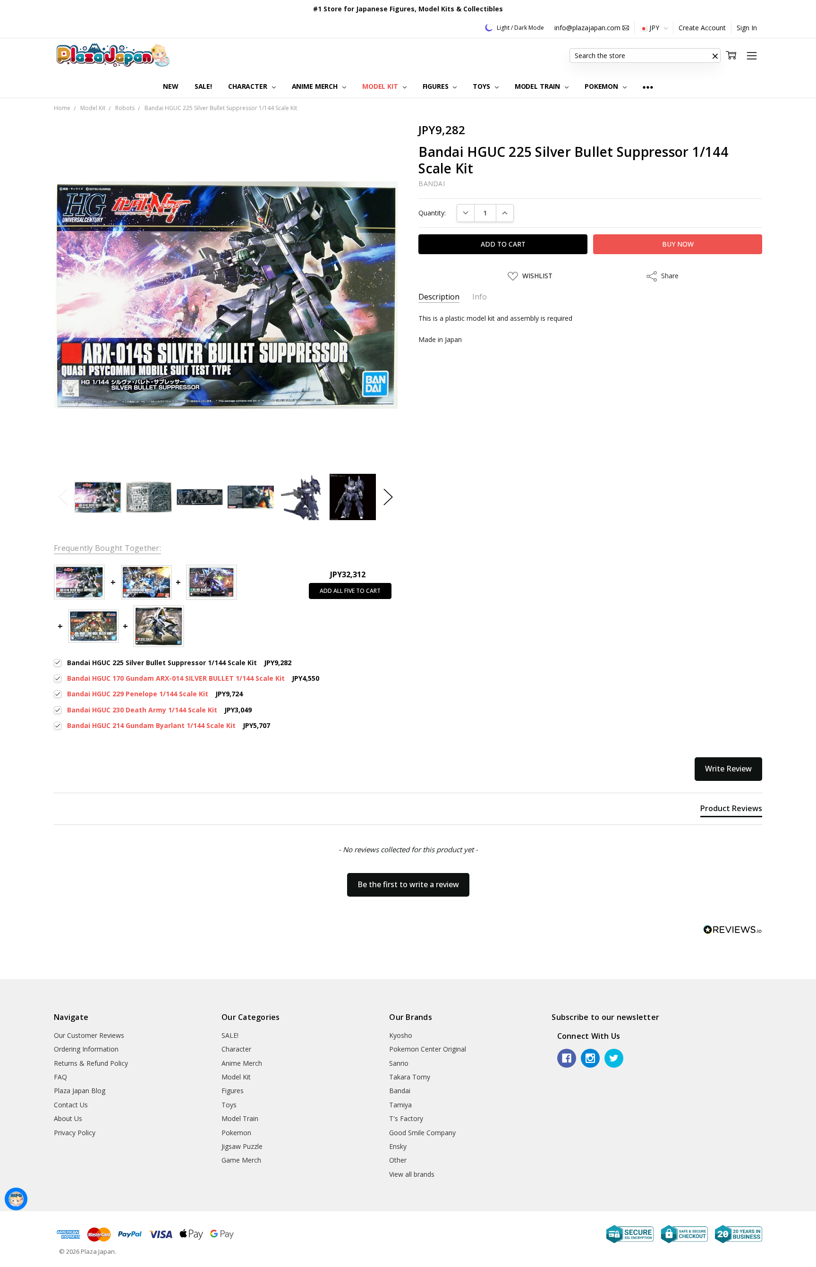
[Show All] (648, 86)
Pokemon (602, 86)
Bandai (399, 1090)
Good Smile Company (422, 1132)
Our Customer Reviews (89, 1035)
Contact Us (71, 1104)
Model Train (538, 86)
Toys (482, 86)
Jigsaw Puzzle (242, 1146)
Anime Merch (316, 86)
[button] (715, 55)
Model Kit (381, 86)
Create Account (702, 27)
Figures (436, 86)
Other (398, 1160)
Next (388, 497)
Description (438, 297)
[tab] (731, 810)
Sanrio (398, 1063)
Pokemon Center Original (427, 1048)
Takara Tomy (409, 1076)
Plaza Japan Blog (79, 1090)
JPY (654, 27)
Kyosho (400, 1035)
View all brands (411, 1174)
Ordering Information (86, 1048)
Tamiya (400, 1104)
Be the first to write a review (408, 884)
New (170, 86)
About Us (68, 1118)
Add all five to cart (350, 591)
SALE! (203, 86)
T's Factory (406, 1118)
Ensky (398, 1146)
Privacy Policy (74, 1132)
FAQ (60, 1076)
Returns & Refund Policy (91, 1063)
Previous (63, 497)
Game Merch (241, 1160)
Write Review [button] (728, 768)
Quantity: (432, 212)
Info (479, 297)
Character (248, 86)
